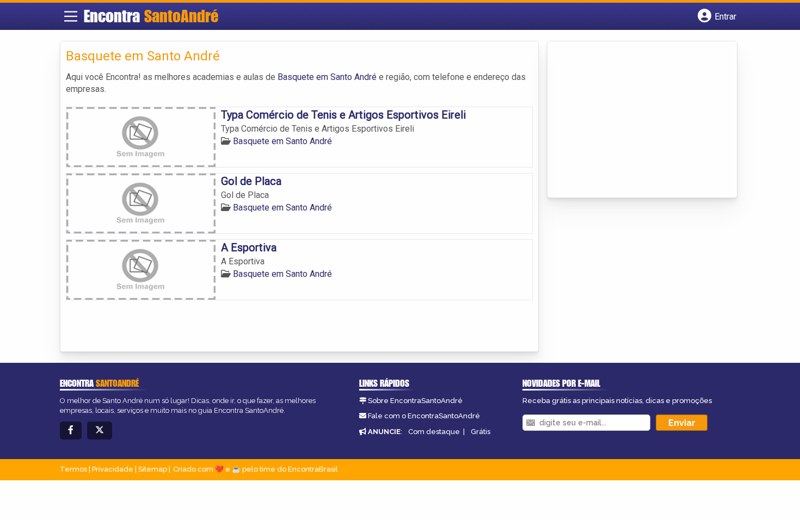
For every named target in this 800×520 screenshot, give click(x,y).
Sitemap (152, 469)
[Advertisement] (634, 120)
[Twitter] (99, 430)
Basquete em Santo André (327, 77)
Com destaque (434, 432)
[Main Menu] (71, 16)
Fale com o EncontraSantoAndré (424, 416)
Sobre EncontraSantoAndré (415, 401)
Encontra (151, 16)
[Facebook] (71, 430)
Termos (73, 469)
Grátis (480, 432)
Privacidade (112, 469)
